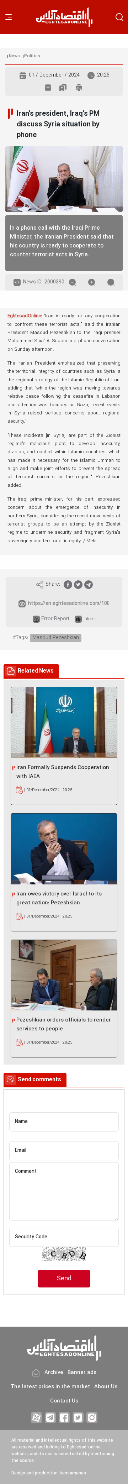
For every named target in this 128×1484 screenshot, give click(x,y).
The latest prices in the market (50, 1387)
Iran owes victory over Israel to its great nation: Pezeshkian (59, 898)
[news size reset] (111, 282)
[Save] (63, 87)
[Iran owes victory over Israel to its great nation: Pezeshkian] (64, 849)
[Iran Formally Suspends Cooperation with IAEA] (64, 722)
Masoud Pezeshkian (55, 638)
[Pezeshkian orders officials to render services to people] (64, 975)
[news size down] (72, 282)
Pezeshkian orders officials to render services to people (63, 1024)
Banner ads (82, 1373)
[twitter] (78, 584)
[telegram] (88, 584)
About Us (105, 1387)
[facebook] (68, 584)
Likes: (90, 619)
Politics (32, 56)
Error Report (55, 619)
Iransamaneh (73, 1473)
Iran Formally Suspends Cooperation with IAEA (62, 772)
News (14, 56)
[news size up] (91, 282)
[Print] (79, 87)
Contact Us (64, 1401)
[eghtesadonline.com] (64, 17)
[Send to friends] (48, 88)
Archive (53, 1373)
